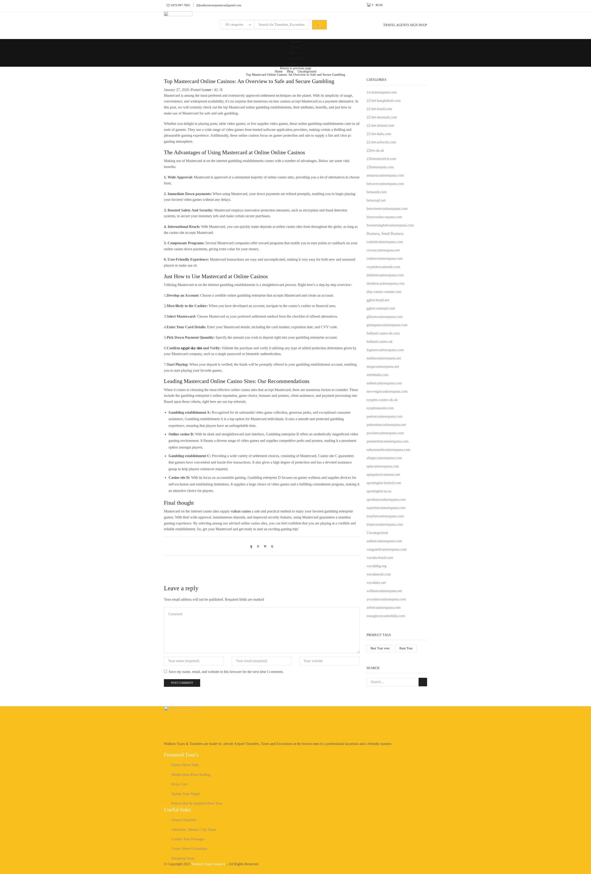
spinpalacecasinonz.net (383, 474)
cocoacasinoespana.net (383, 250)
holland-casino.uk (379, 342)
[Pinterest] (258, 546)
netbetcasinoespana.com (384, 383)
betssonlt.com (376, 192)
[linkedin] (265, 546)
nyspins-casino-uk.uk (382, 400)
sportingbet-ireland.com (384, 483)
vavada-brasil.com (380, 558)
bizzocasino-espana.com (384, 217)
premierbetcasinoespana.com (387, 441)
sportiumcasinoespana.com (386, 499)
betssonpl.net (376, 200)
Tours (296, 47)
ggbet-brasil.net (378, 300)
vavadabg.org (376, 566)
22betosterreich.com (381, 159)
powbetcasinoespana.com (385, 433)
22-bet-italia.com (379, 134)
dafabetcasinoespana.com (385, 275)
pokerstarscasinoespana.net (386, 425)
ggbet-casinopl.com (381, 308)
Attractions (295, 58)
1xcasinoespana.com (382, 92)
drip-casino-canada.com (384, 292)
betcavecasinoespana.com (385, 184)
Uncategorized (307, 71)
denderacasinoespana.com (385, 283)
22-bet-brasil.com (379, 109)
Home (295, 42)
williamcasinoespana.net (384, 591)
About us (295, 53)
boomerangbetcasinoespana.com (390, 225)
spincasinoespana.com (383, 466)
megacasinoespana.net (383, 366)
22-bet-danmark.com (382, 117)
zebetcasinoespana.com (384, 607)
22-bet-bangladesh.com (384, 100)
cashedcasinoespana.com (385, 242)
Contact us (295, 64)
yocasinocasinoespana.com (386, 599)
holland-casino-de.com (383, 333)
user (208, 90)
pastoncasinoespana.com (384, 416)
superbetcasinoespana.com (386, 508)
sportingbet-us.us (379, 491)
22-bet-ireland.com (380, 125)
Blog (290, 71)
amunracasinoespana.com (385, 175)
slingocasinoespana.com (384, 458)
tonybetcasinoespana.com (385, 516)
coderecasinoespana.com (385, 258)
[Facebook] (252, 546)
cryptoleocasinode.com (383, 267)
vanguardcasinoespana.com (387, 549)
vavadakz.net (376, 583)
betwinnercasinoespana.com (387, 209)
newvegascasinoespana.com (387, 391)
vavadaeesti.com (379, 574)
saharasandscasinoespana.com (388, 450)
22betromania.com (380, 167)
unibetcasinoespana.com (384, 541)
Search (423, 682)
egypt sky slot (191, 348)
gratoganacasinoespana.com (387, 325)
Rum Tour (406, 648)
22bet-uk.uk (375, 150)
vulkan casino (241, 511)
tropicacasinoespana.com (385, 524)
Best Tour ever (380, 648)
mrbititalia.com (377, 375)
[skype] (271, 546)
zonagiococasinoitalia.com (386, 616)
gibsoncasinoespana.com (385, 317)
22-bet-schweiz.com (381, 142)
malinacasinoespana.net (384, 358)
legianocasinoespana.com (385, 350)
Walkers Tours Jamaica (208, 864)
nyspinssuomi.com (380, 408)
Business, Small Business (385, 233)
